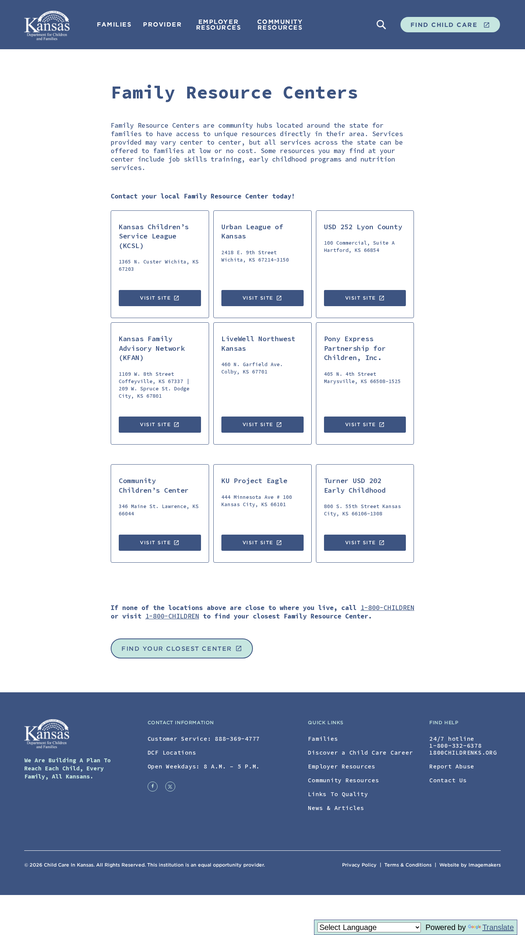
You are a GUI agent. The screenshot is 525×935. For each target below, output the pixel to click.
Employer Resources (218, 24)
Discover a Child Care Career (360, 752)
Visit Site (159, 298)
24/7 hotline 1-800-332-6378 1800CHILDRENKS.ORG (463, 745)
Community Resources (280, 24)
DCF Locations (172, 752)
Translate (498, 927)
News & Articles (336, 808)
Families (114, 24)
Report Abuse (451, 766)
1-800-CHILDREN (387, 607)
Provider (162, 24)
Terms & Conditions (408, 865)
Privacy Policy (359, 865)
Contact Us (448, 780)
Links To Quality (338, 794)
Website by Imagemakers (470, 865)
